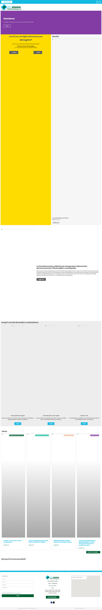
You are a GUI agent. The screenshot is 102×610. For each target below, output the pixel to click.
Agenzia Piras (81, 608)
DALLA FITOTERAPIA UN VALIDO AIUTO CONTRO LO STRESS (38, 541)
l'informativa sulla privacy (16, 593)
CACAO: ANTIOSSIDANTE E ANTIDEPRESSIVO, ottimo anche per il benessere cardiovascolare (87, 543)
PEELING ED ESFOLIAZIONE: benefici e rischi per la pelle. (63, 541)
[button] (6, 2)
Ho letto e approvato (12, 593)
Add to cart (56, 222)
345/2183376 (53, 585)
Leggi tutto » (6, 545)
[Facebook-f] (51, 602)
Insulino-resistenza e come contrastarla (13, 541)
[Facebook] (97, 2)
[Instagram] (100, 2)
